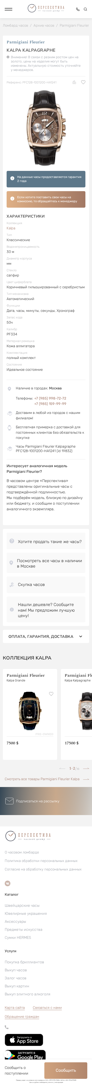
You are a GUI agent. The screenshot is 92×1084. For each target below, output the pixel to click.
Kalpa (11, 228)
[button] (8, 9)
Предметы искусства (23, 929)
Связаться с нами (47, 1008)
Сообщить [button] (66, 1070)
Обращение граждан (22, 1016)
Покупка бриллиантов (24, 962)
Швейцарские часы (22, 905)
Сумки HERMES (18, 937)
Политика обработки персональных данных (41, 861)
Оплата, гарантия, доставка (40, 636)
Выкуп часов (16, 970)
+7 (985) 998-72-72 (50, 398)
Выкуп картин (17, 986)
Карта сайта (15, 1008)
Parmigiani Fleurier (26, 42)
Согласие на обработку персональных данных (43, 869)
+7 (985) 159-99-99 (50, 404)
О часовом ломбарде (22, 852)
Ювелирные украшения (26, 913)
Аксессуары (15, 921)
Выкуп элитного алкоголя (27, 994)
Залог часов (15, 978)
